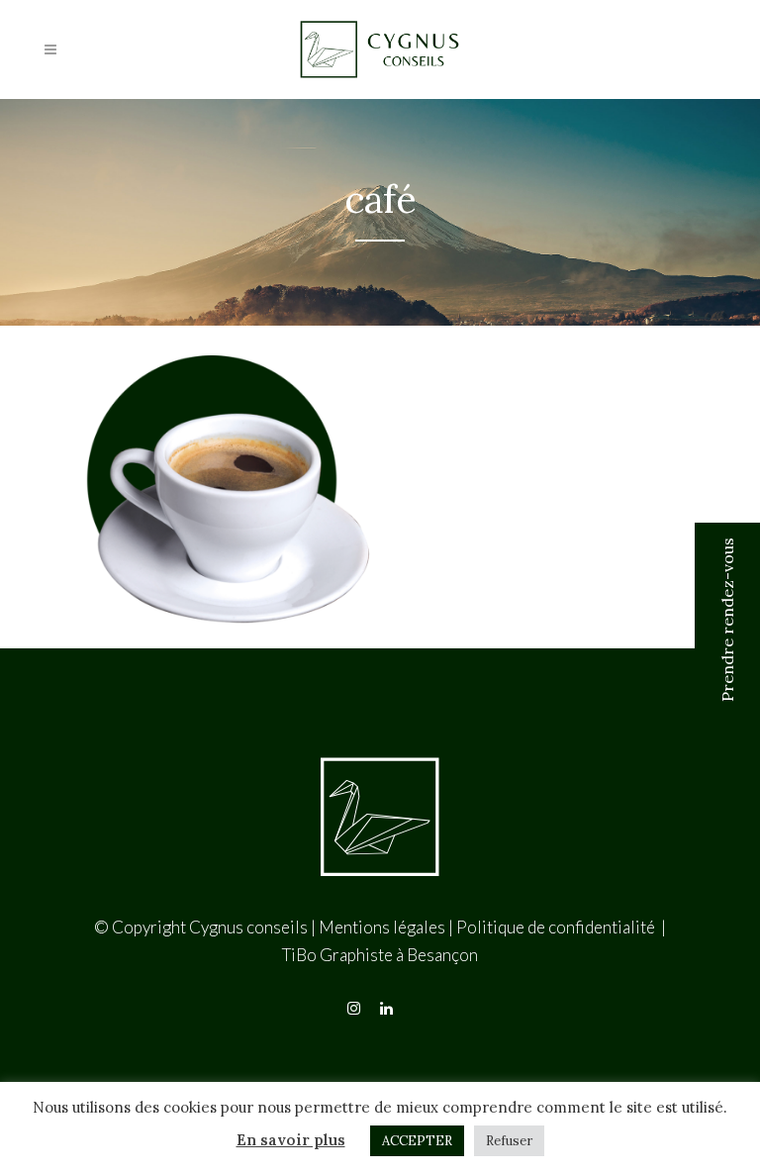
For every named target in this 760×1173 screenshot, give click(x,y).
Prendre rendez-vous (727, 620)
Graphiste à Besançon (399, 954)
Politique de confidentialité (557, 927)
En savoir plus (291, 1139)
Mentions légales (382, 927)
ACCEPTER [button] (417, 1140)
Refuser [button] (509, 1140)
